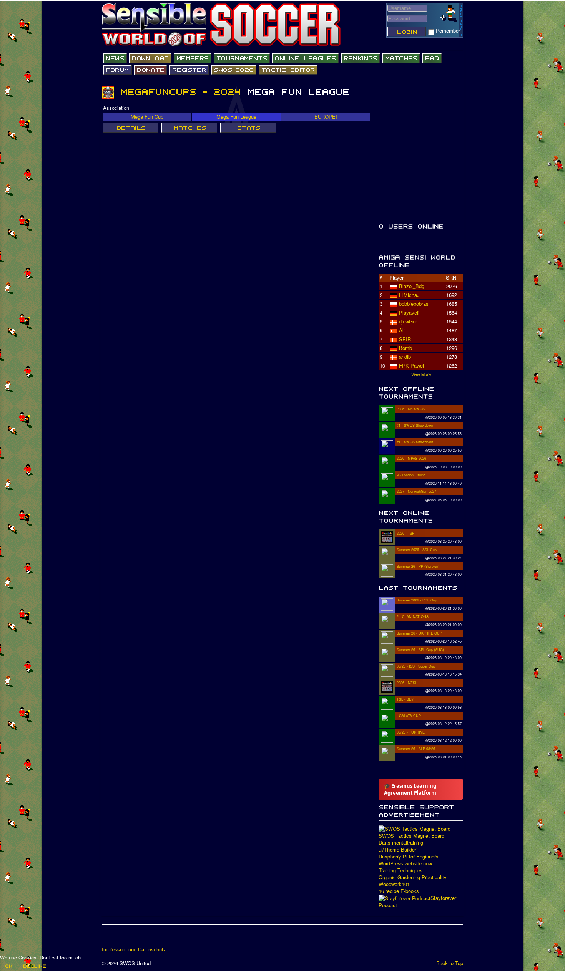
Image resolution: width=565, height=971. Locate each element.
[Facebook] (108, 938)
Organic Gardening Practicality (413, 877)
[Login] (406, 31)
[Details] (130, 128)
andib (405, 356)
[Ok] (8, 966)
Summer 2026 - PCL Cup (417, 600)
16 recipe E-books (399, 891)
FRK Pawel (411, 365)
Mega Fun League (236, 116)
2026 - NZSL (407, 682)
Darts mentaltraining (401, 842)
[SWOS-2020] (233, 70)
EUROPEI (325, 116)
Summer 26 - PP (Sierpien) (418, 566)
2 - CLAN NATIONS (413, 616)
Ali (402, 330)
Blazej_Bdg (411, 286)
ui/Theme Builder (397, 849)
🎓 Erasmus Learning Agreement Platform (410, 789)
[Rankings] (360, 58)
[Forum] (117, 70)
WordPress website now (405, 863)
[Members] (192, 58)
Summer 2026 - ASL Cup (417, 549)
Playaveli (409, 312)
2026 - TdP (405, 533)
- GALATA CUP (409, 715)
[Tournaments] (242, 58)
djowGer (408, 321)
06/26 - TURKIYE (411, 732)
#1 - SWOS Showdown (415, 425)
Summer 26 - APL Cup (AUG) (420, 649)
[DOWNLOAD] (150, 58)
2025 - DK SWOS (411, 408)
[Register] (189, 70)
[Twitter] (123, 938)
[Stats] (248, 128)
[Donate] (150, 70)
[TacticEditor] (288, 70)
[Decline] (34, 966)
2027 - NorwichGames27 (416, 491)
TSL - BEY (405, 699)
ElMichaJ (409, 294)
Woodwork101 (394, 884)
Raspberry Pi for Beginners (409, 856)
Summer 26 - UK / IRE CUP (419, 633)
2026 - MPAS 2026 (411, 458)
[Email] (152, 938)
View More (421, 374)
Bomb (405, 347)
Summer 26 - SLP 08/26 (416, 748)
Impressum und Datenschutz (134, 949)
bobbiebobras (414, 303)
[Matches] (401, 58)
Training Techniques (401, 870)
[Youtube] (137, 938)
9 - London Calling (411, 474)
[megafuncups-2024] (180, 92)
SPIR (405, 339)
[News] (115, 58)
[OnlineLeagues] (305, 58)
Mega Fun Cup (147, 116)
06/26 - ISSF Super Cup (416, 666)
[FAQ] (432, 58)
